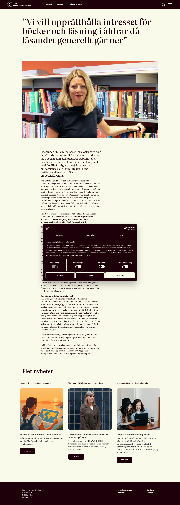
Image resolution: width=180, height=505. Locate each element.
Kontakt (150, 490)
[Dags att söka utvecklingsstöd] (138, 409)
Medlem (60, 4)
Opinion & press (75, 4)
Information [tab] (90, 235)
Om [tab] (121, 235)
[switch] (78, 266)
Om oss (150, 492)
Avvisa (60, 275)
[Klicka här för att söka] (163, 4)
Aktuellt (49, 4)
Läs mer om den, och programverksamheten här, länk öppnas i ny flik (64, 221)
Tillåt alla (120, 275)
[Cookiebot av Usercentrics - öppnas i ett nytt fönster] (125, 228)
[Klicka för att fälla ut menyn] (170, 4)
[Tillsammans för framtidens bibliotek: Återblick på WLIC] (90, 409)
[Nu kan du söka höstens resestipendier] (41, 409)
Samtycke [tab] (58, 235)
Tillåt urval (90, 275)
